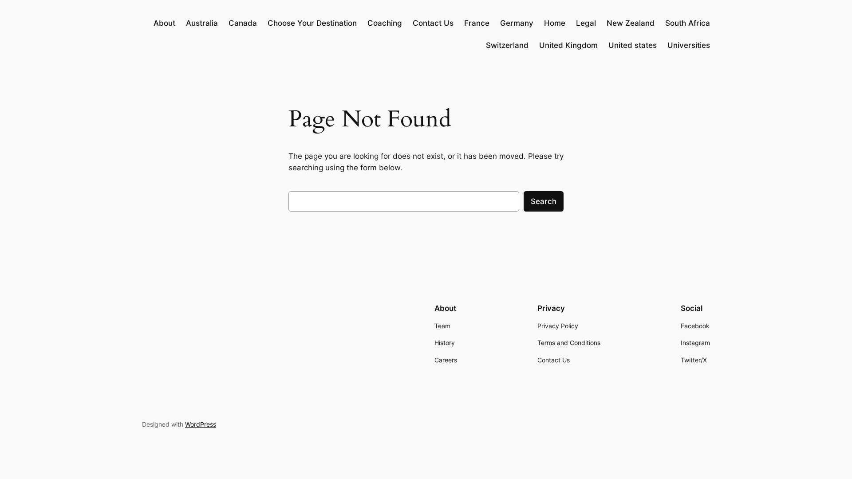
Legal (586, 23)
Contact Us (433, 23)
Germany (516, 23)
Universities (688, 45)
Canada (243, 23)
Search (543, 201)
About (164, 23)
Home (554, 23)
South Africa (687, 23)
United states (632, 45)
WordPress (200, 424)
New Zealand (631, 23)
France (476, 23)
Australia (202, 23)
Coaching (384, 23)
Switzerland (507, 45)
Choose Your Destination (312, 23)
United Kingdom (568, 45)
